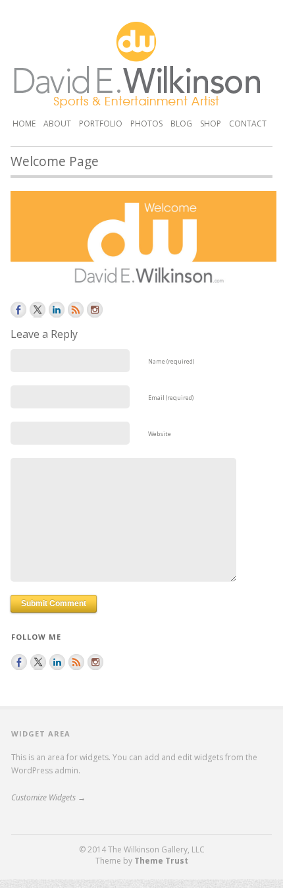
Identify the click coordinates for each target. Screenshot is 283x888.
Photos (146, 123)
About (57, 123)
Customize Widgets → (48, 797)
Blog (181, 123)
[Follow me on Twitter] (37, 310)
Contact (248, 123)
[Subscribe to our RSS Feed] (76, 310)
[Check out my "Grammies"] (95, 310)
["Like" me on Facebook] (18, 310)
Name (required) (171, 361)
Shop (210, 123)
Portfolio (100, 122)
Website (159, 434)
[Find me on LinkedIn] (56, 310)
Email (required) (170, 397)
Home (24, 123)
